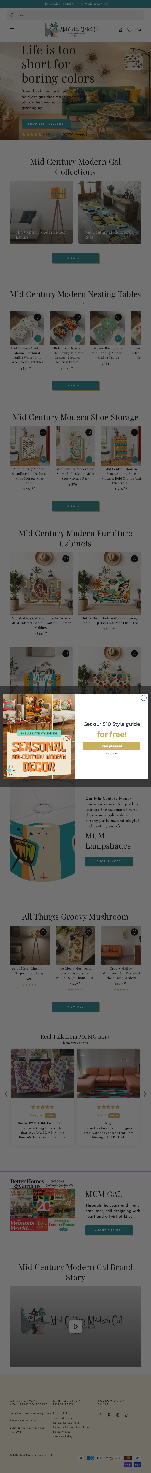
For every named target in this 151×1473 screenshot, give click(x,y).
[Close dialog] (144, 698)
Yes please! (111, 746)
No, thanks (112, 753)
